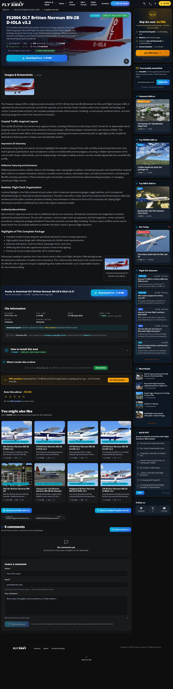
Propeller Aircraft (51, 9)
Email (8, 580)
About (46, 648)
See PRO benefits (117, 380)
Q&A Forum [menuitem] (84, 3)
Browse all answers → (153, 359)
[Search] (144, 3)
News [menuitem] (61, 3)
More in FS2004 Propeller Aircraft (114, 510)
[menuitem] (120, 3)
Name (8, 569)
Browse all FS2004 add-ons (18, 510)
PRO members (50, 328)
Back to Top (86, 660)
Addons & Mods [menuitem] (49, 3)
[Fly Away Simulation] (13, 3)
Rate (25, 43)
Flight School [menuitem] (94, 3)
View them (101, 368)
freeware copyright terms (55, 335)
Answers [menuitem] (105, 3)
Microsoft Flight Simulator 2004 (26, 9)
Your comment (11, 594)
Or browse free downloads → (152, 59)
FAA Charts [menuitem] (72, 3)
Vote (140, 493)
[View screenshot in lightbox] (126, 61)
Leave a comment (121, 529)
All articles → (152, 423)
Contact (37, 648)
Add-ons (6, 9)
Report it (87, 335)
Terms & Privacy (58, 648)
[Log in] (155, 3)
